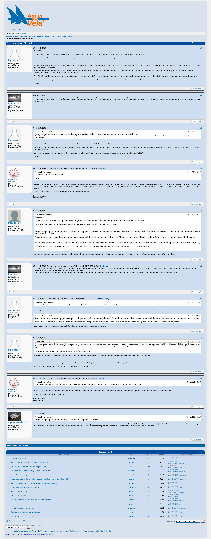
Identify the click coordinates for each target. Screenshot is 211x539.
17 (149, 516)
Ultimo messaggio (173, 459)
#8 (201, 338)
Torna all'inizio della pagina (59, 531)
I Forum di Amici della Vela (16, 36)
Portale (14, 29)
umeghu (131, 462)
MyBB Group (49, 534)
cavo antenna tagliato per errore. (22, 475)
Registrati (24, 33)
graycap (131, 504)
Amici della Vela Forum (40, 531)
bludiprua (12, 104)
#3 (201, 128)
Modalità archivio (75, 531)
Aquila (180, 513)
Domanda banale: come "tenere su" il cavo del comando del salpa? (34, 483)
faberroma (131, 471)
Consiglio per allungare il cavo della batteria (26, 512)
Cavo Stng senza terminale (20, 504)
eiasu (131, 467)
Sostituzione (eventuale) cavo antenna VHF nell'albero (30, 462)
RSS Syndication (106, 531)
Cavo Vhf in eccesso (18, 496)
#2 (201, 95)
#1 (201, 48)
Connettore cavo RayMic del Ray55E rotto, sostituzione (30, 471)
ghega (131, 500)
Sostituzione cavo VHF (19, 491)
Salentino (131, 516)
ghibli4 (181, 488)
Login (19, 33)
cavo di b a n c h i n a (18, 458)
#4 (201, 168)
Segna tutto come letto (91, 531)
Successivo (22, 445)
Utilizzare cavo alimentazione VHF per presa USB (28, 467)
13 (149, 467)
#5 (201, 211)
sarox (132, 512)
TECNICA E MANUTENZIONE (39, 36)
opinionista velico (16, 422)
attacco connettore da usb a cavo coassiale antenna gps (31, 500)
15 (149, 487)
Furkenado (13, 60)
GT (180, 496)
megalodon (13, 223)
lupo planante (131, 487)
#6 (201, 266)
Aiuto (19, 29)
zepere (131, 479)
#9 (201, 378)
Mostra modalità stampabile (17, 521)
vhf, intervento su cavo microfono (22, 508)
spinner (11, 180)
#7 (201, 299)
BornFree (131, 458)
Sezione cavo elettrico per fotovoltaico (24, 516)
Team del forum (17, 531)
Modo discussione (198, 43)
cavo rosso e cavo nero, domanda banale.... (26, 487)
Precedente (12, 445)
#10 (201, 413)
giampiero (131, 508)
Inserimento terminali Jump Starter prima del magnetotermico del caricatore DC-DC (40, 479)
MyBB (34, 534)
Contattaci (27, 531)
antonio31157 (131, 475)
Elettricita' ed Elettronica (61, 36)
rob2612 (131, 496)
